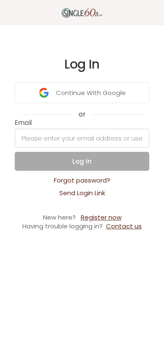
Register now (101, 217)
